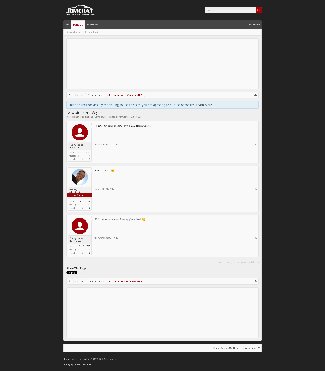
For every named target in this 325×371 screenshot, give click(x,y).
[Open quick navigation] (255, 95)
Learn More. (204, 105)
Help (235, 347)
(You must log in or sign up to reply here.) (239, 262)
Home (67, 24)
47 (89, 204)
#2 (256, 189)
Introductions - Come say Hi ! (93, 116)
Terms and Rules (248, 347)
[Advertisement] (162, 63)
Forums (78, 24)
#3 (256, 237)
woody (73, 189)
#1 (256, 144)
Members (93, 24)
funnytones (124, 116)
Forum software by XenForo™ (91, 359)
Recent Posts (92, 32)
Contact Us (226, 347)
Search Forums (74, 32)
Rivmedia (86, 364)
